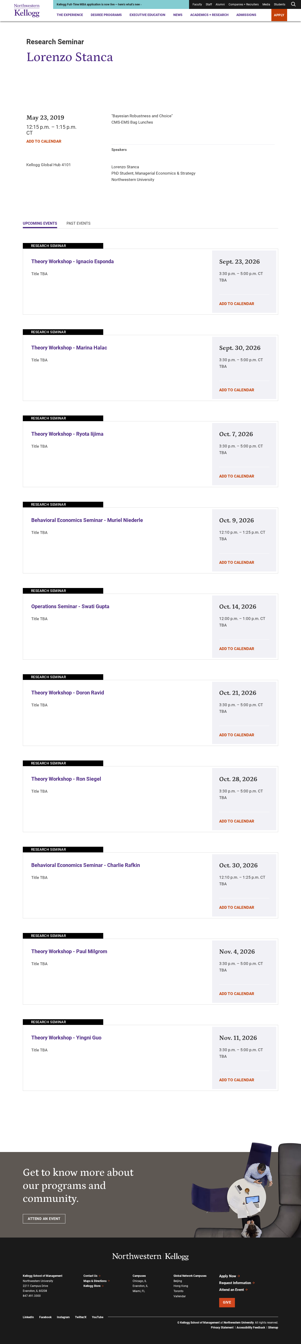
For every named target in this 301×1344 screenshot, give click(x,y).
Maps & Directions (95, 1281)
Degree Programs (106, 15)
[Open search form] (293, 4)
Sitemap (273, 1327)
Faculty (197, 4)
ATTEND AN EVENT (44, 1219)
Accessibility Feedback (251, 1327)
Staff (209, 4)
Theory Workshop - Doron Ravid (67, 693)
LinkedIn (28, 1317)
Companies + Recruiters (244, 4)
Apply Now (227, 1276)
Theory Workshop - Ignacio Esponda (72, 261)
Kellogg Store (91, 1286)
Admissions (246, 15)
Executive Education (147, 15)
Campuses (139, 1275)
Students (279, 4)
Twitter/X (81, 1317)
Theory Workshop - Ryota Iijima (67, 434)
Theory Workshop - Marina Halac (69, 348)
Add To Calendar (43, 141)
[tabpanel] (150, 667)
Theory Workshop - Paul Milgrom (69, 951)
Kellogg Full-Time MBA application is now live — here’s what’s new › (99, 4)
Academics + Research (209, 15)
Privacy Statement (222, 1327)
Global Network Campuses (190, 1275)
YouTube (97, 1317)
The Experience (70, 15)
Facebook (45, 1317)
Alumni (220, 4)
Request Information (235, 1283)
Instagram (63, 1317)
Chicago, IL (140, 1281)
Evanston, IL (140, 1286)
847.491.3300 (32, 1295)
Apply (279, 15)
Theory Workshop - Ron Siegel (66, 779)
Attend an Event (231, 1290)
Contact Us (90, 1275)
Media (266, 4)
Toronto (178, 1291)
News (177, 15)
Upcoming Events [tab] (40, 223)
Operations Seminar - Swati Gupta (70, 606)
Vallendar (180, 1296)
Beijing (178, 1281)
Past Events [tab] (79, 223)
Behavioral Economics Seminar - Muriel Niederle (87, 520)
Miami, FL (139, 1291)
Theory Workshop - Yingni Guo (66, 1038)
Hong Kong (181, 1286)
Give (227, 1302)
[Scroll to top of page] (284, 1319)
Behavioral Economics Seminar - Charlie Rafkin (85, 865)
